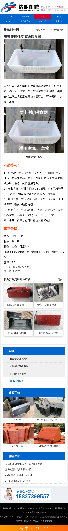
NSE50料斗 (18, 420)
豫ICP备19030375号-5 (34, 521)
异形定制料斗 (57, 29)
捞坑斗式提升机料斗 (48, 304)
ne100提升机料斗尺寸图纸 (19, 475)
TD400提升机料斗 (19, 446)
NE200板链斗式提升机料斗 (49, 420)
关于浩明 (25, 16)
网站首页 (9, 16)
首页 (38, 29)
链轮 (8, 21)
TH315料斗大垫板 (48, 333)
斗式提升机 (25, 21)
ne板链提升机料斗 (19, 373)
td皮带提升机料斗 (19, 358)
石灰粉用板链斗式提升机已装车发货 (23, 463)
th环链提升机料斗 (19, 366)
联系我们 (59, 21)
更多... (61, 279)
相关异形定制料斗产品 (17, 279)
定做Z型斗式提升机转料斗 (18, 469)
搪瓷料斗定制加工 (22, 267)
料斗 (42, 16)
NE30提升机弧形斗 (18, 304)
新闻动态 (42, 21)
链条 (59, 16)
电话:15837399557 (34, 528)
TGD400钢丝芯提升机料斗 (49, 446)
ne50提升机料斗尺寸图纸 (18, 481)
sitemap (48, 521)
